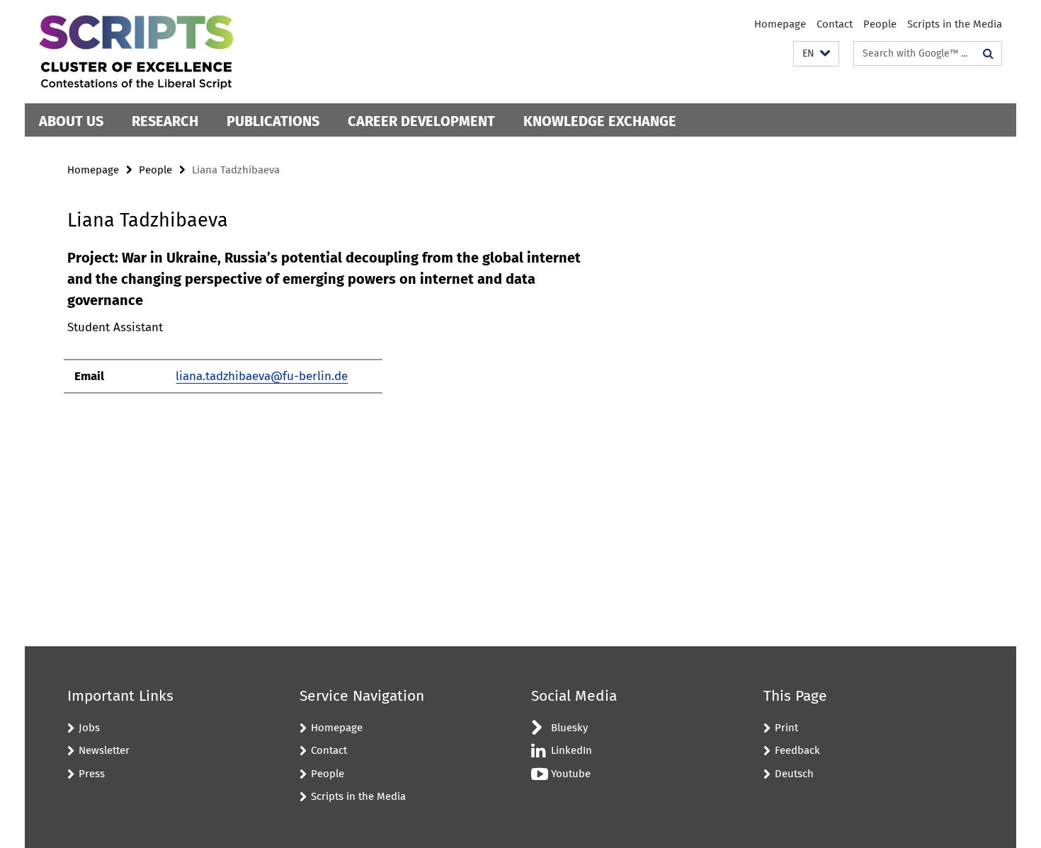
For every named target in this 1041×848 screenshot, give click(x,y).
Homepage (780, 24)
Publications (273, 121)
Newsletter (104, 750)
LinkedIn (571, 750)
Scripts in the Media (954, 24)
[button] (816, 54)
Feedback (797, 750)
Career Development (421, 121)
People (880, 24)
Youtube (571, 773)
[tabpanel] (327, 327)
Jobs (89, 727)
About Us (71, 121)
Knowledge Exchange (599, 121)
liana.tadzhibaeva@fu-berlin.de (262, 376)
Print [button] (786, 727)
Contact (835, 24)
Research (165, 121)
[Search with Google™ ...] (988, 53)
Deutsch (794, 773)
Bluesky (569, 727)
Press (92, 773)
